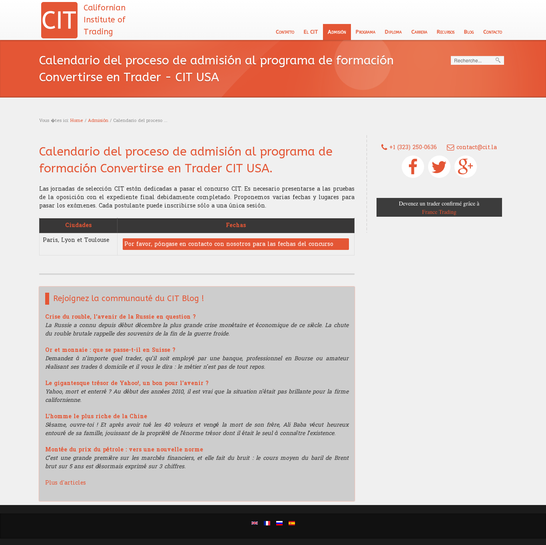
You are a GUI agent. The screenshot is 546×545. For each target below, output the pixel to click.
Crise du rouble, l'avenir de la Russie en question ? (120, 317)
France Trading (439, 212)
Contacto (492, 32)
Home (76, 120)
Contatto (285, 32)
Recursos (445, 32)
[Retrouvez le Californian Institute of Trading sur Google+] (465, 167)
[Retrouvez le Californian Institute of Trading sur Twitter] (439, 167)
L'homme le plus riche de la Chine (96, 416)
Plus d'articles (65, 483)
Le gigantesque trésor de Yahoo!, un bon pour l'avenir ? (127, 383)
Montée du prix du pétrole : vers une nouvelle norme (124, 450)
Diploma (393, 32)
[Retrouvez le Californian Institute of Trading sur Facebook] (413, 167)
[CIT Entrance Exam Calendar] (254, 523)
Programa (365, 32)
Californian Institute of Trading (105, 19)
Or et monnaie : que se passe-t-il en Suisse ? (110, 350)
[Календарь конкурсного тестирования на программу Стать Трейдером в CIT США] (279, 523)
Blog (469, 32)
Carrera (419, 32)
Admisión (337, 32)
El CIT (311, 32)
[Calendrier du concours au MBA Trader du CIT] (267, 523)
